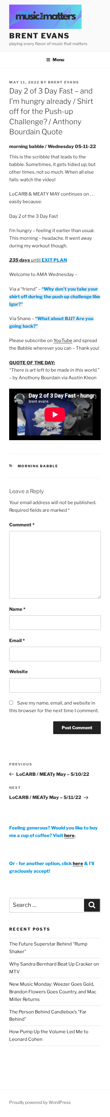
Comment (22, 525)
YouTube (62, 340)
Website (18, 671)
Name (17, 609)
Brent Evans (63, 82)
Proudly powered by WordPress (40, 1102)
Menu (58, 59)
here (69, 835)
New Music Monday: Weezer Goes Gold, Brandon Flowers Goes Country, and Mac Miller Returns (52, 991)
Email (17, 640)
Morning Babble (38, 466)
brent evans (39, 35)
